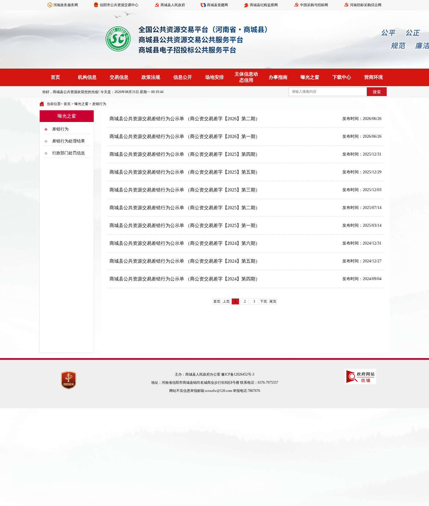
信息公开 (182, 77)
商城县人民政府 (173, 5)
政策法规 (151, 77)
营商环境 (373, 77)
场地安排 (214, 77)
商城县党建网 (217, 5)
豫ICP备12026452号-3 (237, 374)
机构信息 (87, 77)
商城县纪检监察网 (264, 5)
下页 (263, 301)
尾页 (272, 301)
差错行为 (99, 104)
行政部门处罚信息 (68, 153)
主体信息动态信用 (246, 77)
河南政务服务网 (65, 5)
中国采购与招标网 (314, 5)
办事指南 (278, 77)
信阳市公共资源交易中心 (119, 5)
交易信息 (119, 77)
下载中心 (341, 77)
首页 (55, 77)
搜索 (377, 92)
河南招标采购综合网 (365, 5)
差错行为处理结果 (68, 141)
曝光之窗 (310, 77)
